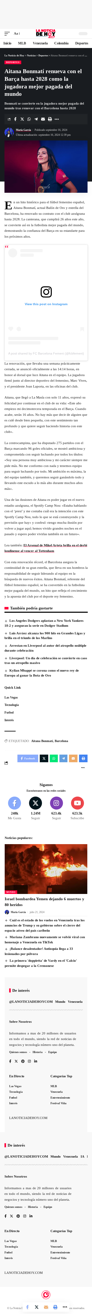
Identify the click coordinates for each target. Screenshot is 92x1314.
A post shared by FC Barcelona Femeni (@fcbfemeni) (46, 353)
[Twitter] (36, 809)
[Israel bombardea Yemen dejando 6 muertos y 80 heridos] (46, 869)
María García (23, 129)
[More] (57, 119)
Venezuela (75, 1001)
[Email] (43, 119)
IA (82, 1156)
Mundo (11, 892)
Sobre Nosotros (20, 1021)
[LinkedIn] (35, 1061)
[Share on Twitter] (22, 119)
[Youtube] (77, 809)
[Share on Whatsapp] (29, 119)
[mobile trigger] (8, 34)
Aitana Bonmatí (42, 741)
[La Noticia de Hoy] (46, 33)
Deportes (13, 62)
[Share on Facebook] (15, 119)
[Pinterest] (23, 1061)
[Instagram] (57, 809)
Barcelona (61, 741)
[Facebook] (15, 809)
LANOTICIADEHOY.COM (28, 1118)
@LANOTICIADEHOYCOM (31, 1001)
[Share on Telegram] (36, 119)
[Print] (50, 119)
